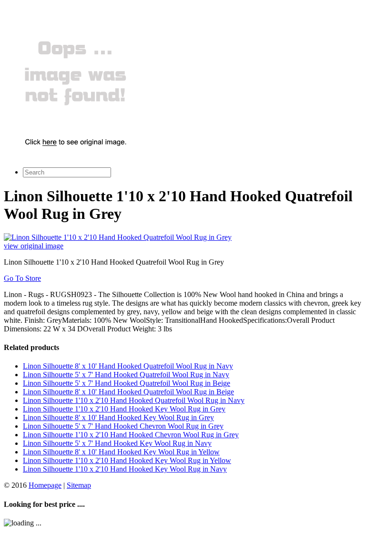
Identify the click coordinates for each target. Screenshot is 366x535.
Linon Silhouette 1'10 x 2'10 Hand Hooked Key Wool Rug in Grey (124, 409)
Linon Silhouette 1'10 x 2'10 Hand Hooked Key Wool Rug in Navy (125, 469)
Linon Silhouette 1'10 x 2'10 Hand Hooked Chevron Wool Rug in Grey (131, 435)
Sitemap (79, 485)
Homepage (45, 485)
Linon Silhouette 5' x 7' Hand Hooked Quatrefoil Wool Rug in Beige (126, 383)
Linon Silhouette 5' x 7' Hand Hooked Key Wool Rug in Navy (117, 443)
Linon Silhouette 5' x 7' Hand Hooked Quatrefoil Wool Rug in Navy (126, 374)
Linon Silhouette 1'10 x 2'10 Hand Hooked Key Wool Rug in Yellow (127, 460)
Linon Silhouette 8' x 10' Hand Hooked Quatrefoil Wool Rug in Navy (128, 366)
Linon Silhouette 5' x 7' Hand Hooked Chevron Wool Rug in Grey (123, 426)
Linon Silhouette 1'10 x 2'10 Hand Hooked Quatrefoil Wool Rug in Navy (133, 400)
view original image (33, 246)
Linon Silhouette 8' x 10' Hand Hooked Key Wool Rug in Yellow (121, 452)
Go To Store (22, 278)
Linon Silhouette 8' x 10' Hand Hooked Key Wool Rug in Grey (118, 417)
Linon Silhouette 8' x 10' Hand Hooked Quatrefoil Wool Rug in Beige (128, 392)
